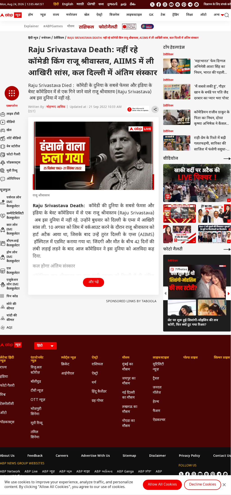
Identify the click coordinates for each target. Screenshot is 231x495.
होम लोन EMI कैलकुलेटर (13, 256)
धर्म (94, 382)
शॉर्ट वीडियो (14, 138)
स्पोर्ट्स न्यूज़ (68, 357)
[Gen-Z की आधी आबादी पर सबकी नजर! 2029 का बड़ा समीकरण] (179, 234)
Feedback (35, 456)
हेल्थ (156, 402)
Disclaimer (157, 456)
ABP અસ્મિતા (103, 472)
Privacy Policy (189, 456)
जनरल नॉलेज (157, 390)
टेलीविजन (59, 38)
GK (151, 15)
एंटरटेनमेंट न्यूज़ (37, 359)
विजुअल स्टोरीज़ (36, 370)
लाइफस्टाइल (134, 15)
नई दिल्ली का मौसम (128, 395)
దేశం (132, 4)
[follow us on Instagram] (177, 4)
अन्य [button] (217, 15)
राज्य (56, 15)
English (67, 4)
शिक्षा (189, 15)
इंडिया (4, 377)
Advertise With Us (95, 456)
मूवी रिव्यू (12, 171)
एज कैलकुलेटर (13, 270)
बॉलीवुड (36, 381)
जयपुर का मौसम (128, 381)
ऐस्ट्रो (99, 15)
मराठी (80, 4)
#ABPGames (53, 26)
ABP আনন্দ (65, 472)
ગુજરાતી (112, 4)
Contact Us (222, 456)
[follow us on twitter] (152, 4)
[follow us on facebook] (158, 4)
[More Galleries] (227, 249)
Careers (62, 456)
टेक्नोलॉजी (7, 404)
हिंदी (56, 4)
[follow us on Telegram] (190, 4)
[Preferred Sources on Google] (138, 109)
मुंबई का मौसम (127, 367)
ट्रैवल (156, 378)
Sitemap (129, 456)
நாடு (123, 4)
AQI (9, 328)
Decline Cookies (202, 484)
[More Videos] (227, 158)
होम (30, 15)
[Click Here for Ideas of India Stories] (129, 26)
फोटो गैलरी (13, 154)
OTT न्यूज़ (38, 400)
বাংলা (101, 4)
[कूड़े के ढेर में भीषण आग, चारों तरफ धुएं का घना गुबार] (179, 213)
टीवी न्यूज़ (37, 390)
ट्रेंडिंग (175, 15)
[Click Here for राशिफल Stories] (86, 27)
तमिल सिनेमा (35, 435)
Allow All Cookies (162, 484)
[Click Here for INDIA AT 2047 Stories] (147, 26)
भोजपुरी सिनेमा (36, 411)
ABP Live (31, 472)
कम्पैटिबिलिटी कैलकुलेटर (15, 215)
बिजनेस (114, 15)
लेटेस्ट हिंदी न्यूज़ (7, 359)
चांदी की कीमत (12, 317)
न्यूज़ (43, 15)
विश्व (3, 395)
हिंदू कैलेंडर (99, 391)
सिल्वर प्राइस (222, 357)
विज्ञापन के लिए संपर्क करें (217, 4)
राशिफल (97, 364)
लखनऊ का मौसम (129, 409)
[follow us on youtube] (171, 4)
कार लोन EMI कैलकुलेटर (13, 229)
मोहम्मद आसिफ (55, 107)
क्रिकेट (65, 364)
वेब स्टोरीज (13, 146)
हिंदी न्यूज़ (33, 38)
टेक (163, 15)
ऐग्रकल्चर (159, 420)
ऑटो (203, 15)
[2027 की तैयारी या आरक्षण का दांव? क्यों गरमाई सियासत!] (214, 213)
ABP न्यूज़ (48, 472)
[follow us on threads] (165, 4)
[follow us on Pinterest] (184, 4)
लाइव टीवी (13, 114)
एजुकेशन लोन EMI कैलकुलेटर (13, 284)
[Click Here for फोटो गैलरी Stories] (108, 26)
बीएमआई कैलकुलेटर (13, 243)
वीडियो (11, 122)
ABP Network (10, 472)
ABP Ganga (125, 472)
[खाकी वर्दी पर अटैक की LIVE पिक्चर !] (197, 183)
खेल (86, 15)
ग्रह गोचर (97, 401)
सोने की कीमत (11, 306)
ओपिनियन (13, 179)
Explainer (31, 26)
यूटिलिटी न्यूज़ (158, 367)
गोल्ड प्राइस (190, 357)
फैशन (156, 411)
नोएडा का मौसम (128, 423)
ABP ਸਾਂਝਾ (144, 472)
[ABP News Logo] (11, 15)
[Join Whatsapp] (196, 4)
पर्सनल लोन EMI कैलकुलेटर (14, 202)
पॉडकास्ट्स (13, 163)
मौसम (70, 26)
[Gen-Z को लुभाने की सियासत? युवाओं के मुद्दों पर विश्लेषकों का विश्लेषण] (214, 234)
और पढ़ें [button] (93, 282)
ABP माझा (83, 472)
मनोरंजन (71, 15)
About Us (7, 456)
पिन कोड (12, 296)
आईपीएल (67, 373)
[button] (12, 97)
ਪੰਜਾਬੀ (91, 4)
